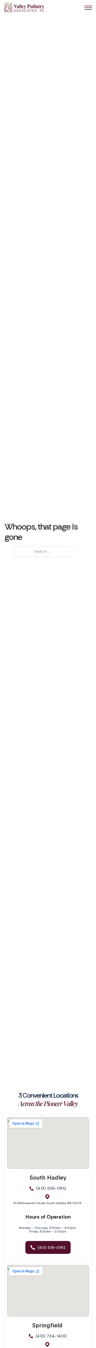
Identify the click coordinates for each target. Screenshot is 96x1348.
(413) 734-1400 (51, 1336)
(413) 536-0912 (51, 1188)
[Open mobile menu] (88, 8)
